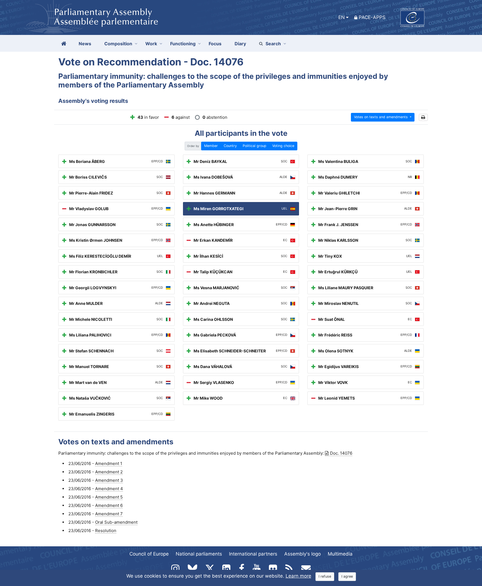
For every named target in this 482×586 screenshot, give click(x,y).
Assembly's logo (302, 554)
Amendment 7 (109, 513)
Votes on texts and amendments (381, 117)
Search (273, 43)
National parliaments (199, 554)
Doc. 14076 (341, 453)
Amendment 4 (109, 488)
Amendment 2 (109, 472)
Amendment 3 (109, 480)
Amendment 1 (108, 463)
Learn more (298, 576)
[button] (423, 117)
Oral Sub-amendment (116, 522)
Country (230, 146)
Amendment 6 (109, 505)
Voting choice (283, 146)
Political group (254, 146)
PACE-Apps (372, 17)
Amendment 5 (109, 497)
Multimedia (340, 554)
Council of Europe (149, 554)
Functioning (183, 43)
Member (211, 146)
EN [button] (341, 17)
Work (151, 43)
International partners (253, 554)
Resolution (105, 530)
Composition (118, 43)
